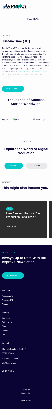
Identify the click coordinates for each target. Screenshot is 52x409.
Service (5, 304)
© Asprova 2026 (26, 400)
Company (6, 318)
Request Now (11, 275)
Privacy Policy (26, 393)
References (7, 322)
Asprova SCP (8, 300)
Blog (4, 326)
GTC (26, 397)
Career (5, 330)
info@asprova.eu (9, 363)
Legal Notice (26, 389)
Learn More (11, 226)
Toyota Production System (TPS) (32, 71)
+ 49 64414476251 (10, 359)
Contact (5, 335)
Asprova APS (7, 296)
